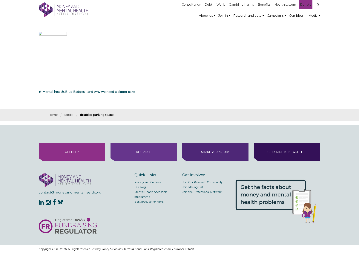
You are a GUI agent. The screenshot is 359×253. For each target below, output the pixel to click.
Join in (223, 15)
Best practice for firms (148, 201)
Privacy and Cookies (147, 182)
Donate (305, 4)
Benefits (264, 4)
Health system (285, 4)
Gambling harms (241, 4)
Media (313, 15)
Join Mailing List (192, 187)
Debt (208, 4)
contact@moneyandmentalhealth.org (70, 192)
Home (53, 115)
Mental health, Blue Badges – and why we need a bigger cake (89, 92)
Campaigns (275, 15)
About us (206, 15)
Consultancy (191, 4)
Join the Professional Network (202, 192)
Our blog (296, 15)
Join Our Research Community (202, 182)
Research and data (247, 15)
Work (221, 4)
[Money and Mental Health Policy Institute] (63, 9)
